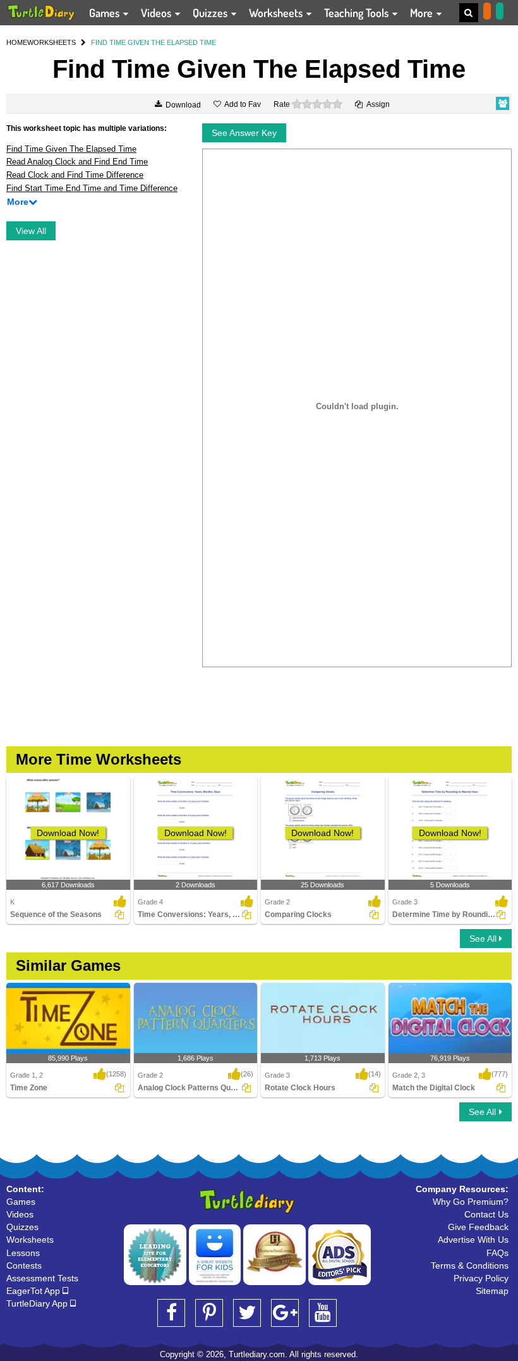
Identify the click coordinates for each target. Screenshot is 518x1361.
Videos (157, 13)
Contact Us (486, 1214)
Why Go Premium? (471, 1202)
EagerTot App (34, 1291)
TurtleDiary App (38, 1303)
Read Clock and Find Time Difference (74, 175)
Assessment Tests (42, 1278)
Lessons (23, 1253)
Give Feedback (478, 1227)
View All (31, 231)
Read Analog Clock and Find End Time (77, 161)
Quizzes (211, 13)
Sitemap (492, 1291)
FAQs (497, 1253)
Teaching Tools (357, 13)
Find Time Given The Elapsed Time (71, 149)
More (422, 13)
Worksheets (277, 13)
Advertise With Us (473, 1240)
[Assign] (119, 914)
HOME (16, 42)
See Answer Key (244, 133)
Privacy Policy (481, 1278)
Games (105, 13)
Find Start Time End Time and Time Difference (92, 188)
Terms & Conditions (470, 1265)
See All (484, 938)
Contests (24, 1265)
